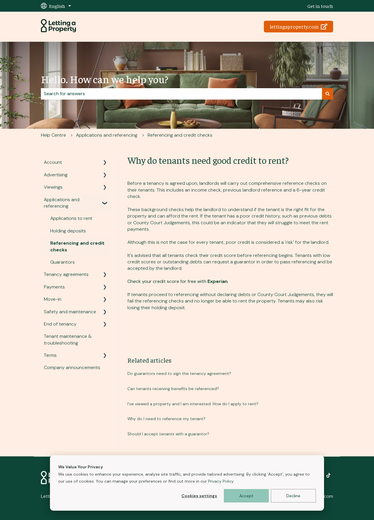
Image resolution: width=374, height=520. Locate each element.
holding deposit (168, 308)
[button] (105, 163)
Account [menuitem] (53, 162)
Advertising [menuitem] (55, 175)
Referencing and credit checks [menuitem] (77, 246)
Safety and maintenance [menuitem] (70, 312)
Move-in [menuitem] (52, 299)
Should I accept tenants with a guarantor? (168, 433)
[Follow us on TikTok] (328, 475)
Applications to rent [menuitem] (71, 218)
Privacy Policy (221, 481)
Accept (246, 495)
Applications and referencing (106, 135)
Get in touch (320, 6)
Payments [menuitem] (54, 287)
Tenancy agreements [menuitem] (66, 274)
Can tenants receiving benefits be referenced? (173, 388)
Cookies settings (199, 495)
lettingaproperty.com (294, 26)
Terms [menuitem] (50, 355)
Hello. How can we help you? (104, 79)
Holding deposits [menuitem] (68, 231)
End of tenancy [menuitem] (60, 324)
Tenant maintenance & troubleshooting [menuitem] (68, 339)
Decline (293, 495)
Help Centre (53, 135)
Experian (217, 281)
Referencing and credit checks (180, 135)
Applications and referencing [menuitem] (61, 202)
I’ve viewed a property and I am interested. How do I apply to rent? (192, 403)
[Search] (327, 93)
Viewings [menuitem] (53, 187)
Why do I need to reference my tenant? (166, 418)
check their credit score (210, 255)
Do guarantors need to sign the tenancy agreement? (179, 373)
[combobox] (181, 93)
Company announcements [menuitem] (72, 367)
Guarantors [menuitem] (62, 262)
